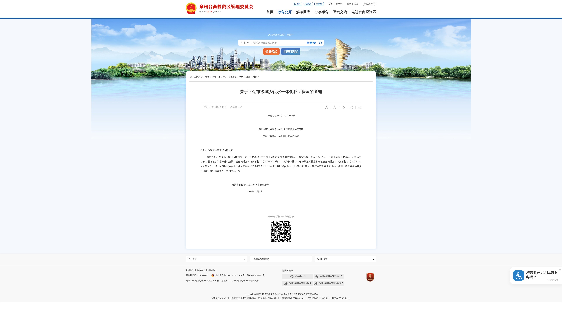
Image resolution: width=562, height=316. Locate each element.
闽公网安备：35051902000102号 (229, 275)
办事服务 (322, 12)
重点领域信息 (230, 77)
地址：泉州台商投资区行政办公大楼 (202, 281)
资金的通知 (293, 136)
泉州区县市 (322, 259)
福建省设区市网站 (261, 259)
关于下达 (298, 129)
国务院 (297, 4)
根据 (209, 157)
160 (258, 166)
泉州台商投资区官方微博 (300, 283)
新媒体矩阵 (287, 270)
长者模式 (271, 51)
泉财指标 (304, 157)
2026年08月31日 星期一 (281, 35)
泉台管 (271, 115)
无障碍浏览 (290, 51)
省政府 (308, 4)
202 (249, 191)
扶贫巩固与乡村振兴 (249, 77)
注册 (356, 4)
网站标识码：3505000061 (197, 275)
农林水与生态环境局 (284, 129)
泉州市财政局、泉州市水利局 (226, 157)
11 (255, 191)
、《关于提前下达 (335, 157)
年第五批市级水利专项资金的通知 (276, 157)
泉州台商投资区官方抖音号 (331, 283)
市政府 (319, 4)
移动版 (339, 4)
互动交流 (340, 12)
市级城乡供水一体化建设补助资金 (239, 166)
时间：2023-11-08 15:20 (215, 107)
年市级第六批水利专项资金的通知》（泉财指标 (323, 161)
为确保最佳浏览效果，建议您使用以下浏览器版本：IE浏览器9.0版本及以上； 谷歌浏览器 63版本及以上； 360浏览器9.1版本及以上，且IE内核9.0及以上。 (281, 298)
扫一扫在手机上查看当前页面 (281, 216)
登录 (349, 4)
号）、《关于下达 (285, 161)
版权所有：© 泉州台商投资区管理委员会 (240, 281)
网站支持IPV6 (369, 4)
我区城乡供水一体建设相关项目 (293, 166)
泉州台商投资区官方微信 (331, 276)
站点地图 (201, 270)
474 (319, 157)
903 (359, 161)
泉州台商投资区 (266, 129)
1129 (273, 161)
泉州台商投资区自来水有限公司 (217, 150)
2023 (347, 157)
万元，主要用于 (268, 166)
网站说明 (212, 270)
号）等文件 (206, 166)
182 (290, 115)
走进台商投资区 (364, 12)
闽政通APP (300, 276)
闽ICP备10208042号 (256, 275)
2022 (256, 157)
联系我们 (190, 270)
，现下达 (217, 166)
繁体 (330, 4)
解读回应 (303, 12)
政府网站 (192, 259)
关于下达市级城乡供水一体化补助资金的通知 (281, 91)
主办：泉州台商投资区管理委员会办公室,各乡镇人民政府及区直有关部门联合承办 (281, 294)
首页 (269, 12)
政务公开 (285, 12)
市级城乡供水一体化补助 (275, 136)
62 (240, 107)
